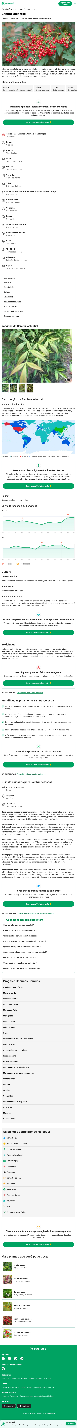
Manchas (7, 1113)
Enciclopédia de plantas (12, 9)
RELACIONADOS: (22, 693)
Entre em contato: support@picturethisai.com (37, 1396)
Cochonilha (8, 1096)
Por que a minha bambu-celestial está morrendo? (24, 941)
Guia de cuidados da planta (31, 1378)
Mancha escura (9, 1021)
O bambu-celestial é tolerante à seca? (19, 957)
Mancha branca (9, 1044)
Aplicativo (47, 1378)
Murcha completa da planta (15, 1102)
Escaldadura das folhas (13, 987)
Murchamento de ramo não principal (18, 1073)
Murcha (6, 1084)
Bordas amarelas (10, 1062)
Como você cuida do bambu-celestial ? (20, 930)
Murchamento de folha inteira (16, 1067)
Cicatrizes (7, 1107)
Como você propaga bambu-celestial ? (19, 963)
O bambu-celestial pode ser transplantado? (22, 968)
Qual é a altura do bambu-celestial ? (18, 925)
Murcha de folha (10, 1010)
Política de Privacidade (10, 1387)
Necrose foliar (9, 1119)
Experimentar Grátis (65, 3)
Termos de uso (26, 1387)
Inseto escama (9, 1056)
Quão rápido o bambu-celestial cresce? (20, 936)
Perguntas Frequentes (10, 1396)
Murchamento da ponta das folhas (18, 1039)
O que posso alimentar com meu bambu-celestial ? (25, 952)
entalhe (6, 1090)
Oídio (5, 1033)
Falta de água (9, 1027)
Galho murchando (10, 1004)
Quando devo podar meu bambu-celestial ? (22, 947)
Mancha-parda (9, 993)
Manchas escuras (10, 999)
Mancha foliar (9, 1079)
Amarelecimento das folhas (15, 1050)
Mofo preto (8, 1016)
